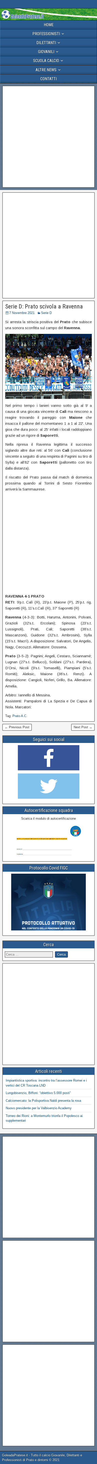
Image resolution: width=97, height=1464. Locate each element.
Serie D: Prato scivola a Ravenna (44, 306)
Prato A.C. (19, 716)
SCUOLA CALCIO (46, 60)
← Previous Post (17, 727)
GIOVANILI (46, 51)
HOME (48, 24)
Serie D (46, 313)
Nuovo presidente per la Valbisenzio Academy (39, 1108)
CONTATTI (48, 78)
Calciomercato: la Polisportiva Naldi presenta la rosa (43, 1100)
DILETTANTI (46, 42)
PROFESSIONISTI (46, 33)
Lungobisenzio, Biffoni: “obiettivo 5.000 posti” (38, 1093)
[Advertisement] (48, 136)
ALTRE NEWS (46, 69)
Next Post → (83, 727)
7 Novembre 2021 (22, 313)
